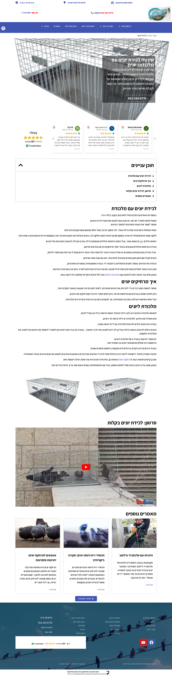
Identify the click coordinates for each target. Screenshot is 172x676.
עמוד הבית (152, 35)
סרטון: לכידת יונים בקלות (138, 191)
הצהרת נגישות (46, 627)
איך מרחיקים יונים (142, 181)
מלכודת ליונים (144, 186)
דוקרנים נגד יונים (88, 26)
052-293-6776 (106, 13)
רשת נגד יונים (108, 26)
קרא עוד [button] (80, 149)
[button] (3, 28)
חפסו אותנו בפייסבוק (124, 2)
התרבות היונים (112, 274)
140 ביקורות (29, 141)
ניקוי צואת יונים (71, 26)
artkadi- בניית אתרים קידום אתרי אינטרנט (72, 664)
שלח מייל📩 (25, 12)
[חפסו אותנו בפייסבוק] (112, 3)
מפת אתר (48, 632)
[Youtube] (143, 642)
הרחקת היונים (124, 359)
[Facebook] (151, 642)
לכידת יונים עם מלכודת (139, 176)
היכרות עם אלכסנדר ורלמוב (136, 555)
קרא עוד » (149, 584)
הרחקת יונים (126, 26)
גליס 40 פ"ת (46, 617)
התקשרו (96, 13)
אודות (46, 26)
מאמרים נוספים (143, 196)
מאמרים (57, 26)
